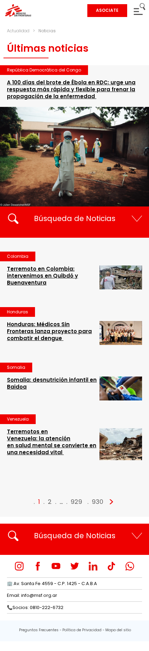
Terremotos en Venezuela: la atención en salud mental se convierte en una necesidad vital (51, 442)
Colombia (17, 256)
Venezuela (18, 419)
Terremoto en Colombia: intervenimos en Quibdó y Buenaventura (42, 275)
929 (76, 501)
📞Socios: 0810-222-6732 (35, 607)
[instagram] (19, 566)
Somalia (16, 367)
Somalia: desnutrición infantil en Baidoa (52, 383)
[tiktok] (111, 566)
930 (97, 501)
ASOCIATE (107, 10)
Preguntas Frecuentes (39, 630)
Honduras (17, 312)
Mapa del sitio (118, 630)
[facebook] (37, 566)
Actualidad (18, 31)
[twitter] (74, 566)
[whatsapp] (129, 566)
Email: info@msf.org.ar (32, 595)
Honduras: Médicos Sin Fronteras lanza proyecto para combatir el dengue (49, 331)
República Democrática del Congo (44, 70)
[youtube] (56, 566)
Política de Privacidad (82, 630)
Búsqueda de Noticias (74, 218)
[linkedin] (93, 566)
